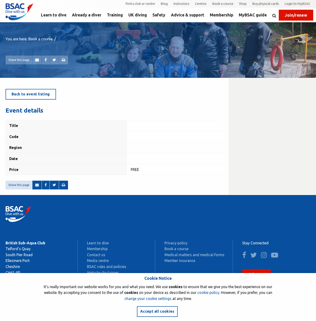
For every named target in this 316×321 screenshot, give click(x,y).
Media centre (98, 260)
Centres (201, 4)
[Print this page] (63, 60)
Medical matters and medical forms (194, 255)
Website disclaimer (103, 273)
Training (115, 15)
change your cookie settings (147, 298)
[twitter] (255, 256)
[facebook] (245, 256)
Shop (243, 4)
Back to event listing (31, 94)
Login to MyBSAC (297, 4)
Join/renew (296, 15)
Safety (158, 15)
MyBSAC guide (253, 15)
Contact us (96, 255)
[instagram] (265, 256)
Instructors (181, 4)
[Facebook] (46, 60)
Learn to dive (53, 15)
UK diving (137, 15)
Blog (164, 4)
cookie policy (208, 292)
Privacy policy (175, 243)
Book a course (222, 4)
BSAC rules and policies (106, 266)
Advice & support (187, 15)
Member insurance (179, 260)
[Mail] (37, 60)
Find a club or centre (140, 4)
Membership (221, 15)
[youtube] (276, 256)
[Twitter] (54, 60)
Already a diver (86, 15)
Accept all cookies (157, 311)
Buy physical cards (265, 4)
